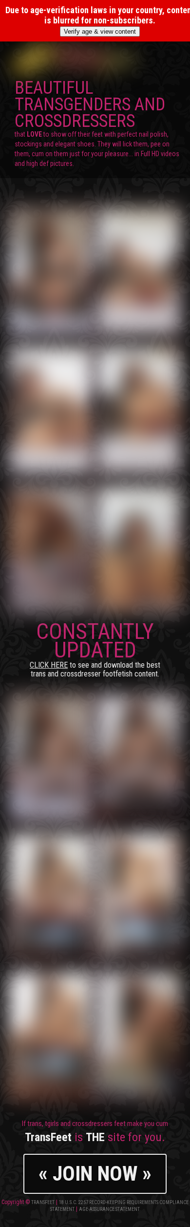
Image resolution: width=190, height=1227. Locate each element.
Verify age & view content (100, 31)
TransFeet (43, 1202)
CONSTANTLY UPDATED (95, 648)
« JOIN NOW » (95, 1174)
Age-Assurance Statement (109, 1209)
